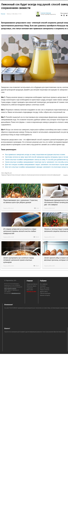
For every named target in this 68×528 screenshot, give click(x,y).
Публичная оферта (31, 286)
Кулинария (43, 286)
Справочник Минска (32, 284)
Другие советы (44, 291)
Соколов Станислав (46, 13)
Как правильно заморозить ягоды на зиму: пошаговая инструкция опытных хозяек (35, 154)
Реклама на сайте (31, 291)
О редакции (30, 288)
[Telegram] (66, 15)
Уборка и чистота (44, 289)
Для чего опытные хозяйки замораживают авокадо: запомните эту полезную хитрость (36, 167)
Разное (3, 14)
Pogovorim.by (9, 280)
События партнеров (45, 293)
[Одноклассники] (64, 15)
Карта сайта (30, 289)
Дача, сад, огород (44, 288)
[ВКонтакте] (61, 15)
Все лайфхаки (43, 284)
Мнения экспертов (45, 295)
